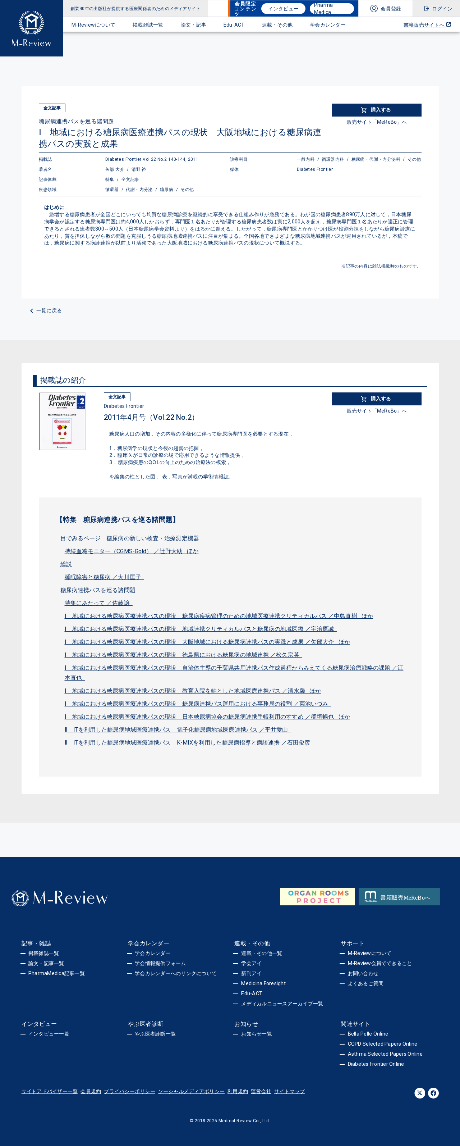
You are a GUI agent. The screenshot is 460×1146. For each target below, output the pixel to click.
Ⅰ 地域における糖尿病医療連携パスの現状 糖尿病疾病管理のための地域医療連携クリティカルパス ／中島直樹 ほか (219, 616)
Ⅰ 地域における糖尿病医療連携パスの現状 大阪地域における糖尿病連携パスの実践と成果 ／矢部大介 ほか (207, 641)
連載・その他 (277, 25)
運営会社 (261, 1091)
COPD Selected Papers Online (383, 1044)
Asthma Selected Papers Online (385, 1054)
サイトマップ (289, 1091)
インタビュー (283, 9)
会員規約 (90, 1091)
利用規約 (237, 1091)
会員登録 (391, 9)
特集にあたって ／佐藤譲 (99, 603)
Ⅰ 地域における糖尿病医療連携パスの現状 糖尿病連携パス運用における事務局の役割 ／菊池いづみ (198, 703)
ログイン (442, 9)
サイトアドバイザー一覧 (50, 1091)
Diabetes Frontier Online (376, 1064)
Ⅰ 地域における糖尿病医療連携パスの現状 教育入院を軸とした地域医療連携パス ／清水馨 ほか (193, 690)
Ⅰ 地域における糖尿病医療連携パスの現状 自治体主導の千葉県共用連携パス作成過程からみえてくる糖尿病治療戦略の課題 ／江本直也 (234, 672)
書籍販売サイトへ (425, 25)
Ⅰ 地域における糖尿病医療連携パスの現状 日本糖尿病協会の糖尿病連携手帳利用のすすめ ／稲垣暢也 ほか (207, 716)
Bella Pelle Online (368, 1034)
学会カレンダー (328, 25)
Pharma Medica (323, 8)
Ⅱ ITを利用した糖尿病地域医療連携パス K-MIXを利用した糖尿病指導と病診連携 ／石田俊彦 (189, 742)
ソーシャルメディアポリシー (191, 1091)
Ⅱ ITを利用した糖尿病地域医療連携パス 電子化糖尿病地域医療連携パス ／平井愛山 (178, 729)
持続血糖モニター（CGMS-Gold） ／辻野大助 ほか (132, 551)
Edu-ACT (234, 25)
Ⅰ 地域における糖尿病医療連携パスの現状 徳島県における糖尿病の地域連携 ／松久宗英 (183, 654)
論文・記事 (193, 25)
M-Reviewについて (93, 25)
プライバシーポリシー (129, 1091)
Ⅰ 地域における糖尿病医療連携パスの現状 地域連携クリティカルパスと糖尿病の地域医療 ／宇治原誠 (201, 629)
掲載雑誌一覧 (148, 25)
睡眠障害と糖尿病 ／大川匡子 (104, 577)
